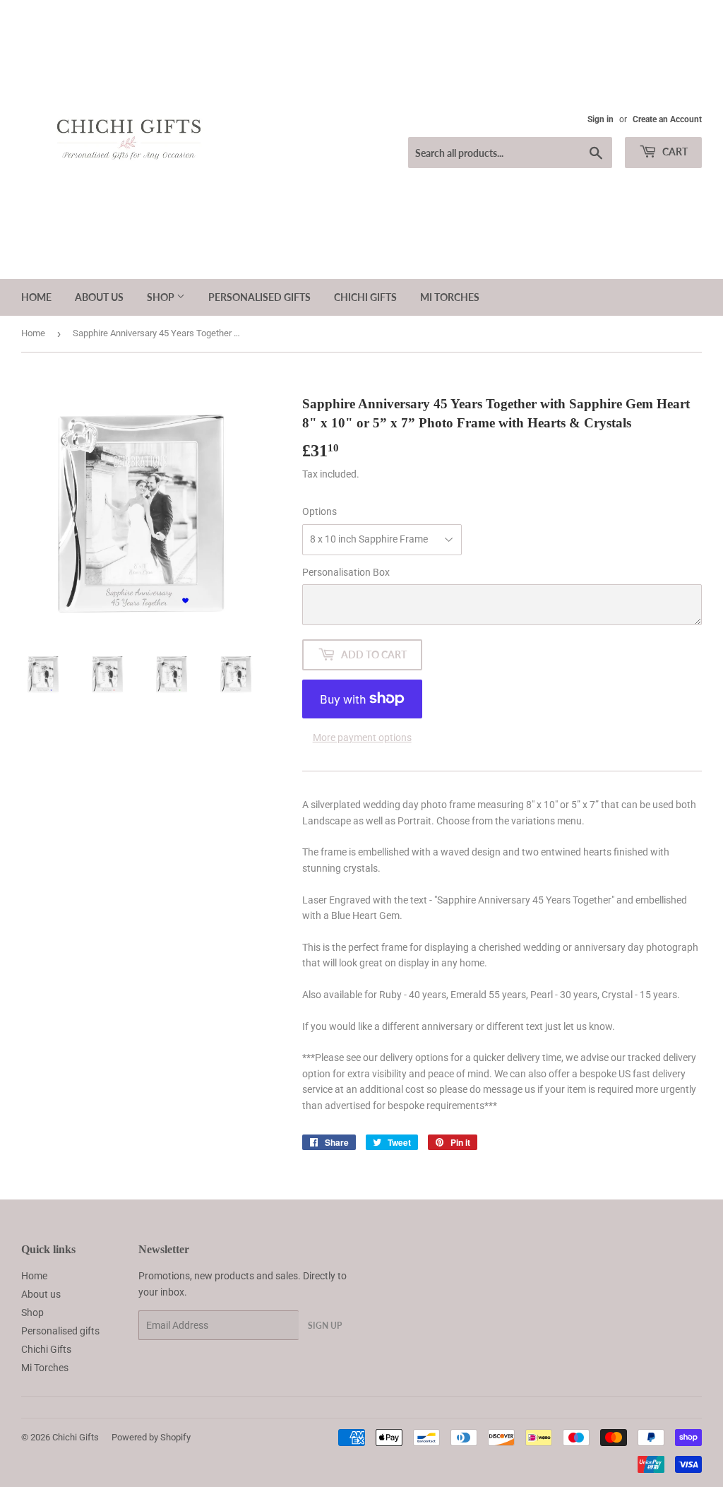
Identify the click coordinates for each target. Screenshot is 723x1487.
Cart (674, 152)
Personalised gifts (259, 297)
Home (36, 297)
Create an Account (667, 119)
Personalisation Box (346, 572)
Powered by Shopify (151, 1437)
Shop (162, 297)
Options (319, 511)
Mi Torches (449, 297)
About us (99, 297)
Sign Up (325, 1325)
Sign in (600, 119)
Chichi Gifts (365, 297)
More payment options (362, 737)
